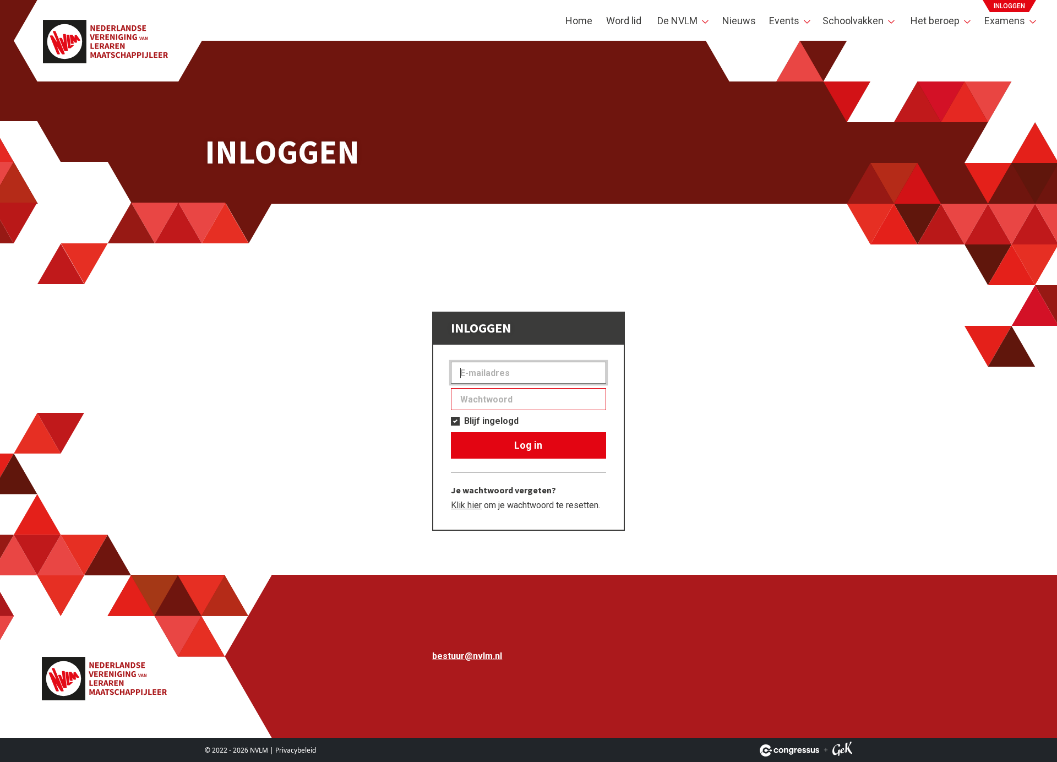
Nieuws (739, 20)
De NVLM (677, 20)
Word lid (623, 20)
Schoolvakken (853, 20)
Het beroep (935, 20)
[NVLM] (105, 41)
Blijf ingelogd (491, 421)
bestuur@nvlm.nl (467, 656)
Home (578, 20)
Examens (1004, 20)
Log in (528, 445)
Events (784, 20)
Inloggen (1009, 6)
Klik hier (466, 505)
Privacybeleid (295, 750)
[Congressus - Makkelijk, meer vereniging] (789, 750)
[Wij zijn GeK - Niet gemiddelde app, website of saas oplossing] (842, 750)
